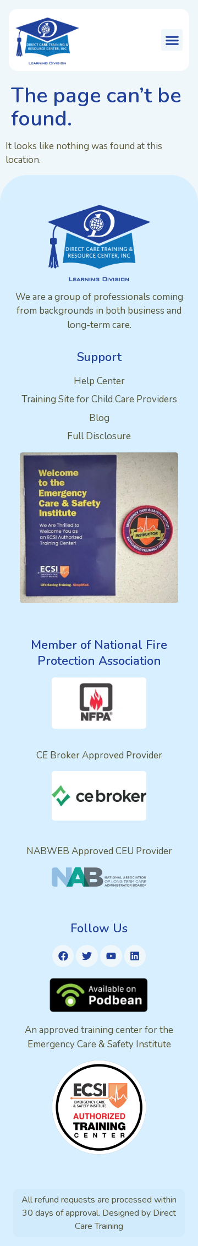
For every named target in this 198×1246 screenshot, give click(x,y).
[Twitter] (87, 956)
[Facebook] (63, 956)
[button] (172, 40)
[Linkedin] (135, 956)
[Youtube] (111, 956)
